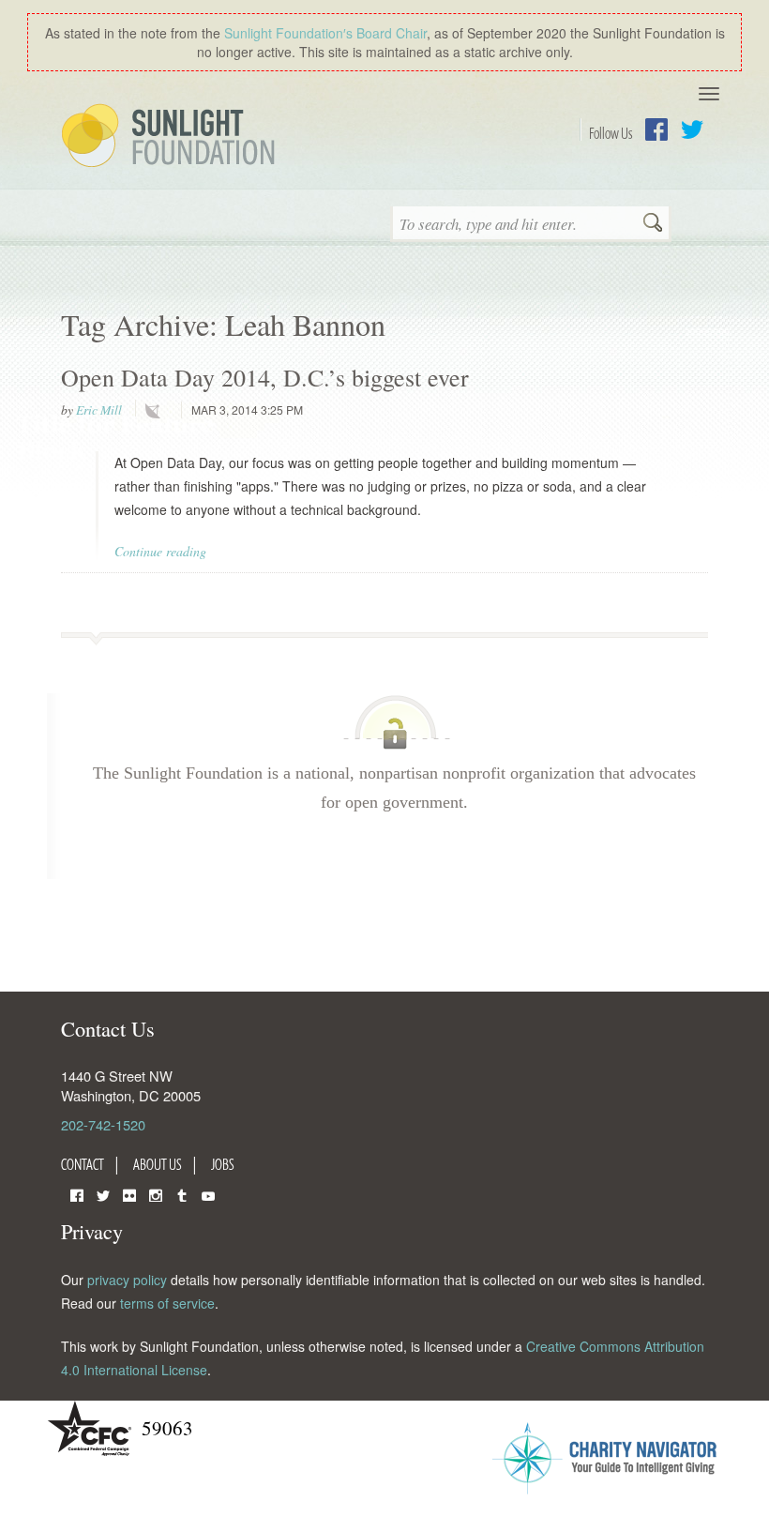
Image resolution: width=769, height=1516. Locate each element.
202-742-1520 (103, 1124)
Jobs (222, 1164)
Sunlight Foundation (171, 137)
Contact (82, 1164)
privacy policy (127, 1279)
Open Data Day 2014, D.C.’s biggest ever (265, 377)
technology (156, 411)
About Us (157, 1164)
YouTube (208, 1194)
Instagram (155, 1194)
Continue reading (160, 551)
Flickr (129, 1194)
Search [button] (652, 224)
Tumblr (181, 1194)
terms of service (167, 1303)
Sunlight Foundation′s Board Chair (325, 32)
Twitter (692, 129)
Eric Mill (99, 410)
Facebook (656, 129)
